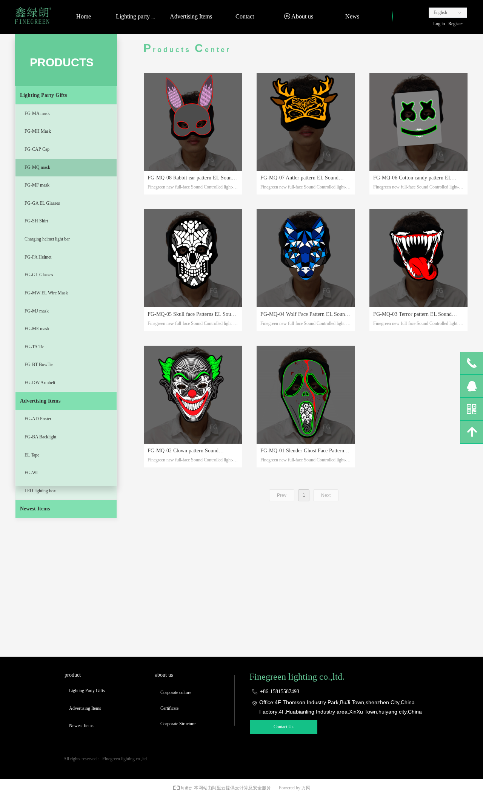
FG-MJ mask (37, 311)
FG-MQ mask (37, 167)
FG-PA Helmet (38, 257)
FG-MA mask (37, 113)
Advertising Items (40, 401)
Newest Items (35, 509)
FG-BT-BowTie (39, 364)
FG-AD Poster (38, 418)
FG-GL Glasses (39, 274)
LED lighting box (40, 490)
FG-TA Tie (34, 346)
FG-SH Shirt (36, 221)
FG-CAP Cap (37, 149)
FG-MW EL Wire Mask (46, 293)
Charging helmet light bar (47, 239)
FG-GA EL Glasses (42, 203)
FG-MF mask (37, 185)
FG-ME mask (37, 328)
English (440, 12)
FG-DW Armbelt (40, 382)
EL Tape (32, 455)
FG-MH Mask (38, 131)
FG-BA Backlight (40, 437)
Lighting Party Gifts (43, 95)
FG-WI (31, 472)
